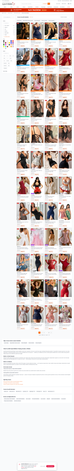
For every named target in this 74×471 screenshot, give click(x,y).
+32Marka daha (7, 36)
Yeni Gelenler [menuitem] (62, 6)
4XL (8, 65)
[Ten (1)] (7, 41)
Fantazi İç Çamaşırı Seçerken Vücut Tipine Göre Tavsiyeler (13, 384)
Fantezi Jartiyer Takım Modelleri (9, 398)
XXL (11, 60)
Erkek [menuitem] (11, 6)
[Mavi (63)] (11, 43)
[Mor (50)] (13, 43)
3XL (8, 63)
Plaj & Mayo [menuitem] (43, 6)
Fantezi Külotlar (44, 20)
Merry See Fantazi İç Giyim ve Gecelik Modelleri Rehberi (12, 381)
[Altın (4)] (9, 43)
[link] (23, 39)
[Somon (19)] (11, 44)
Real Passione (51, 391)
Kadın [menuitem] (5, 6)
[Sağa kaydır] (71, 20)
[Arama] (49, 4)
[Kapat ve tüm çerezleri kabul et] (55, 463)
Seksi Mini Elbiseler (17, 400)
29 (48, 332)
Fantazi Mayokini (51, 20)
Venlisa (6, 391)
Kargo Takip (59, 0)
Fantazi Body (19, 20)
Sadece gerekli (42, 466)
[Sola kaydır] (17, 20)
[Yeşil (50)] (4, 44)
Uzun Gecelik (43, 398)
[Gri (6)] (4, 43)
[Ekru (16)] (9, 41)
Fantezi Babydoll (37, 20)
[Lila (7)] (13, 46)
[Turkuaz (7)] (5, 46)
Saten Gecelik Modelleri (20, 398)
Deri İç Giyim (28, 398)
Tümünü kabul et (50, 466)
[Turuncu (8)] (11, 46)
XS (4, 55)
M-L (4, 58)
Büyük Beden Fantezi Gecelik (28, 20)
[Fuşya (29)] (5, 44)
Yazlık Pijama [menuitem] (49, 6)
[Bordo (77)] (5, 43)
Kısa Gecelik (63, 398)
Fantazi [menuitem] (24, 6)
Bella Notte (18, 391)
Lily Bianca (25, 391)
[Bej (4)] (9, 46)
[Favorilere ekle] (28, 24)
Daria (44, 391)
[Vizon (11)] (13, 44)
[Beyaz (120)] (5, 41)
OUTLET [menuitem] (68, 6)
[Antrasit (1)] (9, 44)
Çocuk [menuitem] (18, 6)
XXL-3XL (5, 63)
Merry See (12, 391)
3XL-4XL (5, 65)
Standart (5, 68)
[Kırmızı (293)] (13, 41)
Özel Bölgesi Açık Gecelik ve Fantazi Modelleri (11, 382)
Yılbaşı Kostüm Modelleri (8, 400)
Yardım (71, 0)
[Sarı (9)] (4, 46)
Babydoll (48, 398)
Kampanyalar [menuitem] (56, 6)
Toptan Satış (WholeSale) (65, 0)
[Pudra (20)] (4, 48)
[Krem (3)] (7, 44)
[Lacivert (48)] (11, 41)
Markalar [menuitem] (37, 6)
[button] (8, 21)
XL (4, 60)
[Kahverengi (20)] (7, 46)
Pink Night (39, 391)
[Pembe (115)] (7, 43)
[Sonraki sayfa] (51, 333)
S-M (10, 55)
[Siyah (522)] (4, 41)
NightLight (32, 391)
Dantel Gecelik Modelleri (55, 398)
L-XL (10, 58)
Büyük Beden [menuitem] (30, 6)
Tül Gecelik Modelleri (35, 398)
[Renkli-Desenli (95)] (5, 48)
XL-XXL (8, 60)
